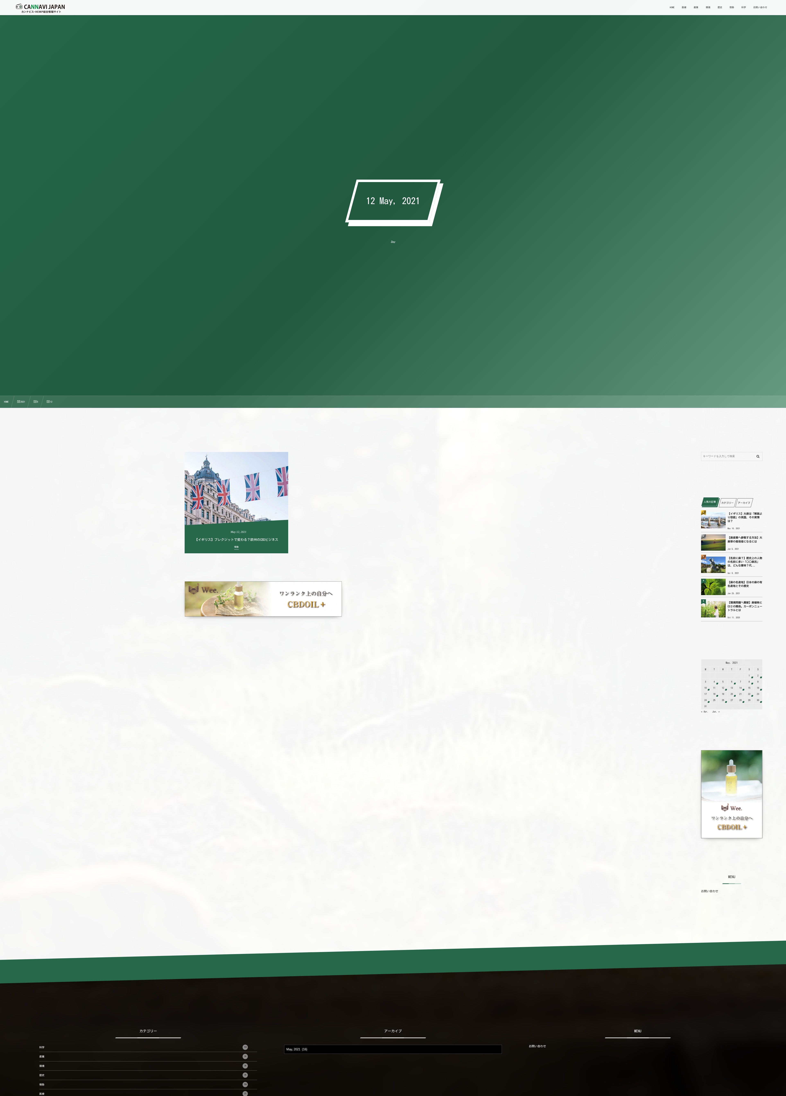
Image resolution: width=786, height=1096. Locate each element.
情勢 (143, 1084)
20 (732, 694)
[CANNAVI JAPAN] (40, 8)
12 (723, 688)
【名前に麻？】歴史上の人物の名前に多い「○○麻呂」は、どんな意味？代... (745, 562)
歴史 (142, 1075)
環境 (142, 1066)
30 (758, 700)
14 (740, 688)
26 (723, 700)
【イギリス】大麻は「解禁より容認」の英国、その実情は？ (745, 517)
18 (714, 694)
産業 (142, 1056)
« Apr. (705, 711)
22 (749, 694)
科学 (143, 1047)
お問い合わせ (709, 891)
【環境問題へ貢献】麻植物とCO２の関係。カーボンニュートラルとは (745, 606)
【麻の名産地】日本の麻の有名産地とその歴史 (745, 584)
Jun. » (716, 711)
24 (705, 700)
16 (758, 688)
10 (705, 688)
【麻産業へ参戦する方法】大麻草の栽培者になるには (745, 539)
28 (740, 700)
